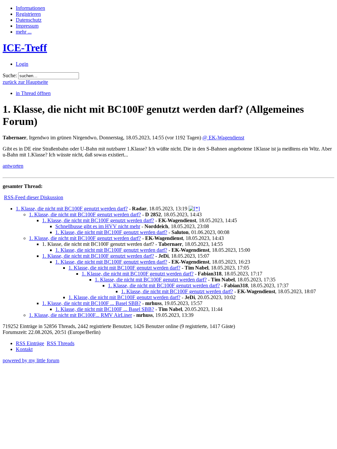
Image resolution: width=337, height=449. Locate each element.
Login (22, 64)
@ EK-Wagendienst (223, 137)
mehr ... (24, 32)
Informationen (30, 8)
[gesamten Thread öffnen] (194, 208)
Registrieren (28, 14)
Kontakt (24, 349)
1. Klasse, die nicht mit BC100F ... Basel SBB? (91, 303)
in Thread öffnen (33, 93)
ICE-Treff (25, 48)
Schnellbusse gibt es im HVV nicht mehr (97, 226)
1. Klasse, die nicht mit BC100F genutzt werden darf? (72, 208)
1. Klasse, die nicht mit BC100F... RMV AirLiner (80, 315)
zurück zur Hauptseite (25, 82)
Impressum (27, 26)
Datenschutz (28, 20)
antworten (13, 166)
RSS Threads (60, 343)
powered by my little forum (31, 360)
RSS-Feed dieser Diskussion (33, 197)
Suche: (10, 75)
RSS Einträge (30, 343)
